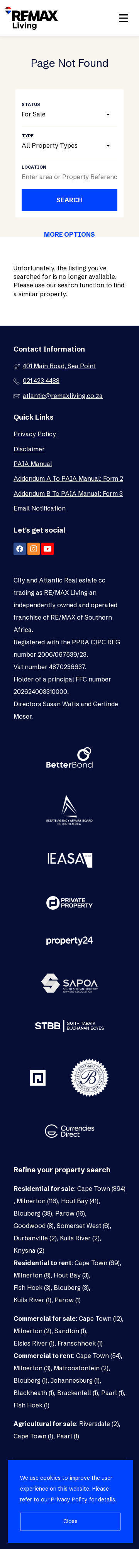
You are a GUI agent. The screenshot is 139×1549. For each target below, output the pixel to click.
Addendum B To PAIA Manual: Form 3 (68, 493)
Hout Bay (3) (71, 1275)
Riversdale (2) (99, 1424)
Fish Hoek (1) (31, 1405)
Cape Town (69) (97, 1263)
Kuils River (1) (32, 1300)
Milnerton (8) (32, 1275)
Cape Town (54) (98, 1355)
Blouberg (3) (71, 1287)
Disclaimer (29, 449)
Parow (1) (67, 1300)
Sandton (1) (70, 1331)
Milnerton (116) (37, 1201)
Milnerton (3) (32, 1368)
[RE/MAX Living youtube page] (47, 549)
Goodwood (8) (34, 1226)
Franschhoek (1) (80, 1343)
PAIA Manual (33, 464)
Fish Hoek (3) (32, 1287)
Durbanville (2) (35, 1238)
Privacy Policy (35, 434)
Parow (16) (70, 1213)
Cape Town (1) (33, 1436)
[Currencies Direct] (69, 1132)
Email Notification (40, 508)
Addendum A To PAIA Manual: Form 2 (68, 478)
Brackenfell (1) (77, 1393)
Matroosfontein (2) (81, 1368)
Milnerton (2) (32, 1331)
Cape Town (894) (101, 1188)
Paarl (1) (112, 1393)
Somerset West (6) (83, 1226)
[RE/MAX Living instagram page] (33, 549)
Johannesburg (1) (75, 1380)
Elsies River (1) (34, 1343)
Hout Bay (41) (79, 1201)
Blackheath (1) (34, 1393)
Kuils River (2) (80, 1238)
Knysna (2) (29, 1250)
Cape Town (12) (100, 1318)
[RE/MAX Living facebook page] (20, 549)
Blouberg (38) (33, 1213)
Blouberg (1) (30, 1380)
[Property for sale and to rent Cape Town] (32, 18)
